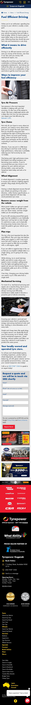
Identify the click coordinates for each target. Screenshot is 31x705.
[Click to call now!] (20, 2)
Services (5, 633)
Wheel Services (6, 642)
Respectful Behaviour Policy (8, 696)
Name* (5, 383)
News (4, 654)
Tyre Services (6, 640)
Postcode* (6, 400)
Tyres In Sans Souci (7, 671)
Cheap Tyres (5, 678)
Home (5, 13)
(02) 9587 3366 (14, 366)
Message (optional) (8, 406)
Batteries (4, 636)
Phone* (12, 388)
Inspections (5, 638)
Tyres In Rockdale (7, 669)
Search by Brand (7, 620)
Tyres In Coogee (7, 662)
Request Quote (8, 427)
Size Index (5, 660)
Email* (5, 394)
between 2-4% (6, 118)
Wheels (4, 627)
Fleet (4, 652)
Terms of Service (22, 420)
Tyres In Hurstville (7, 665)
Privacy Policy (11, 420)
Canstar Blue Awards (8, 674)
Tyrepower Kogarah (16, 6)
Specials (5, 645)
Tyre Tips (4, 624)
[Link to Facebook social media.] (15, 701)
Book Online (6, 649)
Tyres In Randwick (7, 667)
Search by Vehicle (7, 615)
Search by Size (6, 618)
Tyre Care (5, 622)
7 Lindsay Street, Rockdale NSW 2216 (16, 565)
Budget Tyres (6, 676)
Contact (5, 647)
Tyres (4, 613)
